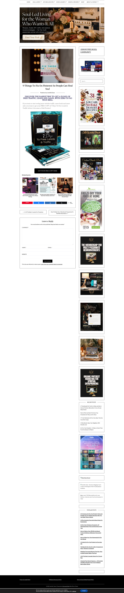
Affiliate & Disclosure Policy (55, 579)
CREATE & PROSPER (73, 2)
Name (24, 247)
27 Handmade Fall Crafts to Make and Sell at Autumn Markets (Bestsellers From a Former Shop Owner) (90, 407)
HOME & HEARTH (61, 2)
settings (74, 591)
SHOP (82, 2)
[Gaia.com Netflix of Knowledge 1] (91, 469)
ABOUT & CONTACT (92, 2)
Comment (25, 227)
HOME (28, 2)
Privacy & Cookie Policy (25, 579)
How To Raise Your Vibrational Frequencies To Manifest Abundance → (62, 212)
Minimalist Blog (65, 586)
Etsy (81, 495)
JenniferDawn (51, 92)
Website (24, 254)
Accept (84, 590)
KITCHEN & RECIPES (48, 2)
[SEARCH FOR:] (91, 81)
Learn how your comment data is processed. (51, 264)
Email (50, 247)
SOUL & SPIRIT (37, 2)
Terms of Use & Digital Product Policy (85, 579)
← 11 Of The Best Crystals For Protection (33, 212)
